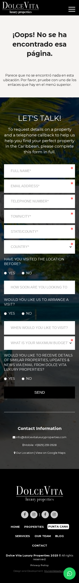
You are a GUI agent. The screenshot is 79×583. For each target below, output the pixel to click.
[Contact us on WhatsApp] (69, 573)
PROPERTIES (34, 526)
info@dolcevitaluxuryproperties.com (40, 437)
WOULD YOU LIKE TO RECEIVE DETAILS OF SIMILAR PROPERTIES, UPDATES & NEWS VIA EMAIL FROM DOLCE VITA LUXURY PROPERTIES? (38, 362)
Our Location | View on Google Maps (40, 452)
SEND (39, 392)
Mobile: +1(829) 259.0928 (40, 445)
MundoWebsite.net (55, 571)
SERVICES (22, 536)
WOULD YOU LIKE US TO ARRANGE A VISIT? (36, 302)
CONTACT (39, 545)
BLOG (59, 536)
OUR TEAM (43, 536)
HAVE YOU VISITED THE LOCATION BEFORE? (34, 261)
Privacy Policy (39, 565)
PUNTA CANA (58, 526)
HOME (15, 526)
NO (29, 273)
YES (11, 273)
